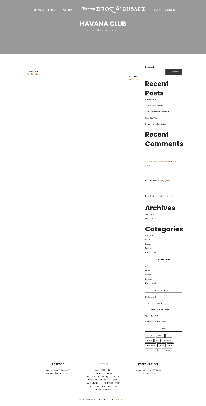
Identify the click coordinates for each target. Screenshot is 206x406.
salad (157, 350)
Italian (148, 244)
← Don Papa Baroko (33, 74)
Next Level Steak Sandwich (157, 112)
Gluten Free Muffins (154, 105)
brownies (150, 336)
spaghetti (167, 350)
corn (168, 336)
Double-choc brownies (155, 124)
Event (158, 9)
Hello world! (150, 99)
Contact (170, 9)
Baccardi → (134, 79)
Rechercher (150, 67)
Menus (52, 9)
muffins (161, 345)
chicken (160, 336)
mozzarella (151, 345)
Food (147, 239)
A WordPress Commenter (157, 162)
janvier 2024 (150, 218)
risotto (149, 350)
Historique (38, 9)
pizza (170, 345)
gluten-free (167, 340)
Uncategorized (152, 252)
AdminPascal (103, 30)
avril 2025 (149, 214)
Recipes (148, 248)
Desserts (149, 235)
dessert (149, 340)
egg (157, 340)
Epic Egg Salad (151, 118)
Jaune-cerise (121, 399)
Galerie (68, 9)
